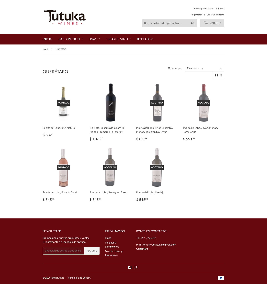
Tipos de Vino (117, 39)
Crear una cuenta (215, 14)
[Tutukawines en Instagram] (135, 268)
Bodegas (144, 39)
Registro (92, 250)
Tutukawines (57, 277)
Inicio (47, 39)
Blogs (108, 238)
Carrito (215, 23)
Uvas (93, 39)
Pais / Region (69, 39)
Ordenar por (175, 68)
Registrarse (197, 14)
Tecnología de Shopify (79, 277)
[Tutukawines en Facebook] (130, 268)
